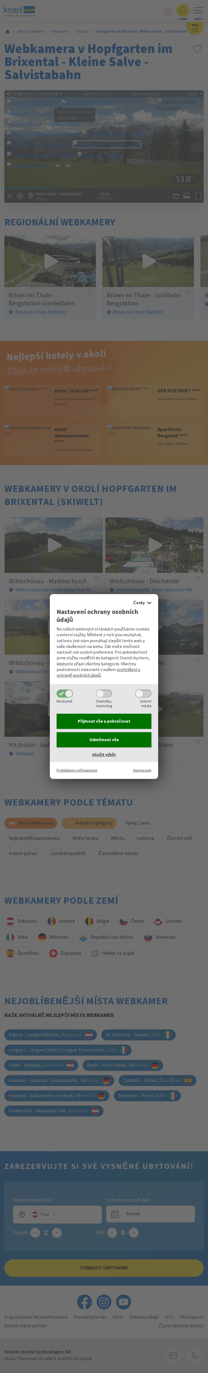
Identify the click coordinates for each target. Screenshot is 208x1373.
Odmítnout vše (104, 740)
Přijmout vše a (104, 721)
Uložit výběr (104, 755)
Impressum (142, 770)
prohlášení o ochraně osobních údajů (98, 672)
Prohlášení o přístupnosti (77, 770)
